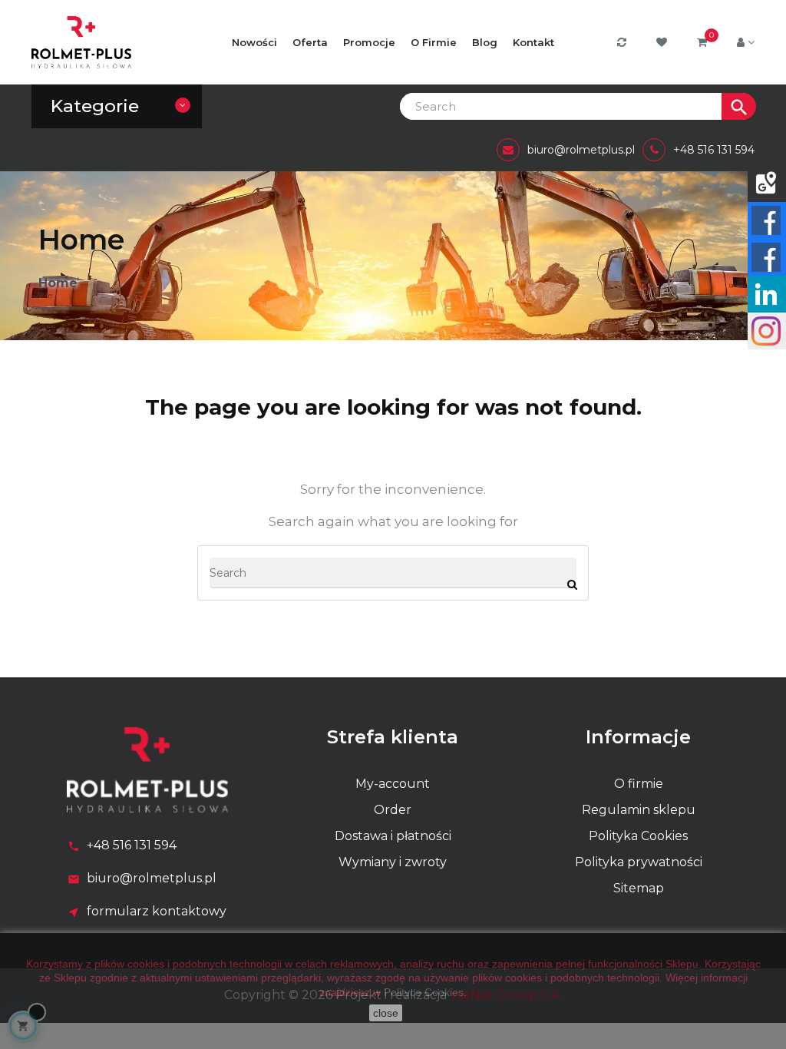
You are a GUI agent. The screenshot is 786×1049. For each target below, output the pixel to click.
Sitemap (638, 888)
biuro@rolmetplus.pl (151, 878)
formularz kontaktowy (156, 911)
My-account (392, 783)
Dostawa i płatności (393, 836)
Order (392, 809)
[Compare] (624, 42)
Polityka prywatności (638, 862)
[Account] (746, 42)
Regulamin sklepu (638, 809)
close (385, 1013)
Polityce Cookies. (425, 992)
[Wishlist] (663, 42)
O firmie (638, 783)
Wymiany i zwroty (393, 862)
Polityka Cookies (638, 836)
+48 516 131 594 (132, 845)
